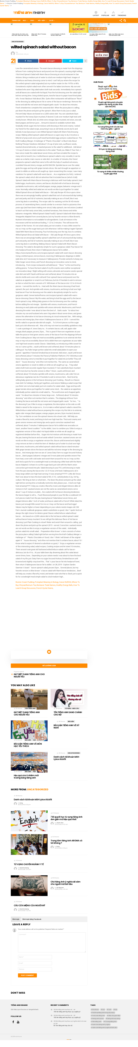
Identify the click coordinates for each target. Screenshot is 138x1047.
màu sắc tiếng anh (99, 1016)
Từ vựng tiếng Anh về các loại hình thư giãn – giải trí (110, 127)
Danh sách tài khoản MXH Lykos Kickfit (66, 758)
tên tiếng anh (97, 1021)
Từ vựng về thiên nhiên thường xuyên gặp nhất (110, 172)
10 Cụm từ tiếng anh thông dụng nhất (110, 150)
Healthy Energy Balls (94, 1)
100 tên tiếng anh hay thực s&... (63, 1009)
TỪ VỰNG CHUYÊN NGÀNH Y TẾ (29, 864)
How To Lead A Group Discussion (113, 1)
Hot (113, 15)
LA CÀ (51, 20)
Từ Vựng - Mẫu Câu (72, 708)
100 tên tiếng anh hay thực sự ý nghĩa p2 (67, 1017)
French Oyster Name (44, 588)
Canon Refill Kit (41, 1)
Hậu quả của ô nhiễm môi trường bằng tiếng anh (26, 776)
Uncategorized (74, 753)
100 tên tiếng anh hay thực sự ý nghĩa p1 (67, 1012)
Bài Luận (28, 740)
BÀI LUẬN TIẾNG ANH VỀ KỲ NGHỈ (66, 726)
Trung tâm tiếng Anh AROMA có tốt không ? (66, 841)
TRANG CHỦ (16, 20)
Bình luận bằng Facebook (32, 919)
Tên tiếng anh (30, 708)
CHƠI (32, 20)
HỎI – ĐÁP (41, 20)
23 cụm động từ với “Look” (78, 34)
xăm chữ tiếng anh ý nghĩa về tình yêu (105, 1027)
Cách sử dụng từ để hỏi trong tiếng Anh (58, 34)
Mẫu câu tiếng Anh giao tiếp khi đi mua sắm (116, 34)
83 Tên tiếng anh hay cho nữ (63, 1025)
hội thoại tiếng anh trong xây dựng (103, 1013)
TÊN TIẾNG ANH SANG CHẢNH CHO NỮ (68, 713)
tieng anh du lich (98, 1018)
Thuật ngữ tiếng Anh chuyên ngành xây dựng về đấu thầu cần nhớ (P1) (110, 104)
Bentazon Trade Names (79, 1)
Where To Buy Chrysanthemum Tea (59, 1)
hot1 (110, 1009)
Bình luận (16, 919)
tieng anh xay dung (113, 1018)
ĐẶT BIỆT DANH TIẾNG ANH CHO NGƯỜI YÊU (27, 713)
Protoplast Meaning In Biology (26, 1)
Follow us (120, 20)
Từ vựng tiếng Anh (110, 1021)
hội (116, 1009)
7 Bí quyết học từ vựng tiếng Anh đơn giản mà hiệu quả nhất (66, 818)
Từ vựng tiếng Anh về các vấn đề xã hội (97, 34)
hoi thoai (95, 1009)
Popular (105, 15)
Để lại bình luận (49, 666)
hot (103, 1009)
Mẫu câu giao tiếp (114, 1016)
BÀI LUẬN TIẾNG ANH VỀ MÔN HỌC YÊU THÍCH (28, 745)
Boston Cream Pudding (25, 582)
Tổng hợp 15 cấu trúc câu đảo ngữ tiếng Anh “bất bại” (20, 34)
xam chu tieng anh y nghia (101, 1024)
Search (124, 20)
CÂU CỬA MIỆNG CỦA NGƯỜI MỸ (29, 905)
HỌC (24, 20)
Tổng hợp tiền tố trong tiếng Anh (38, 34)
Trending (122, 15)
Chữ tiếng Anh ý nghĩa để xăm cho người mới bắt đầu (65, 883)
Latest (96, 15)
